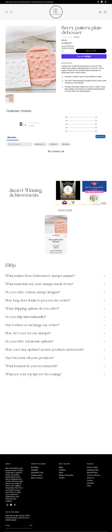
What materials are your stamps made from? (39, 284)
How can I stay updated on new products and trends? (44, 349)
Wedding (34, 470)
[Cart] (105, 12)
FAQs (89, 486)
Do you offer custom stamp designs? (32, 292)
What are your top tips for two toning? (33, 374)
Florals (62, 478)
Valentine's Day (37, 472)
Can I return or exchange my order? (32, 325)
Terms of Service (93, 475)
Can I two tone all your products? (29, 358)
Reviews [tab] (12, 137)
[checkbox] (66, 144)
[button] (81, 117)
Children (62, 470)
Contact (90, 480)
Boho (61, 472)
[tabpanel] (56, 158)
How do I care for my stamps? (28, 333)
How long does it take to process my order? (37, 300)
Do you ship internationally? (25, 317)
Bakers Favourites (66, 475)
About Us (90, 478)
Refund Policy (92, 472)
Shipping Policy (93, 470)
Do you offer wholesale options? (29, 341)
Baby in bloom (37, 478)
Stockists (90, 483)
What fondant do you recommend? (31, 366)
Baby (61, 467)
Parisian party (36, 475)
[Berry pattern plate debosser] (56, 226)
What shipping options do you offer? (32, 308)
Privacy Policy (92, 467)
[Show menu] (6, 12)
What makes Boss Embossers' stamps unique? (39, 276)
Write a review (100, 136)
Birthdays (35, 467)
